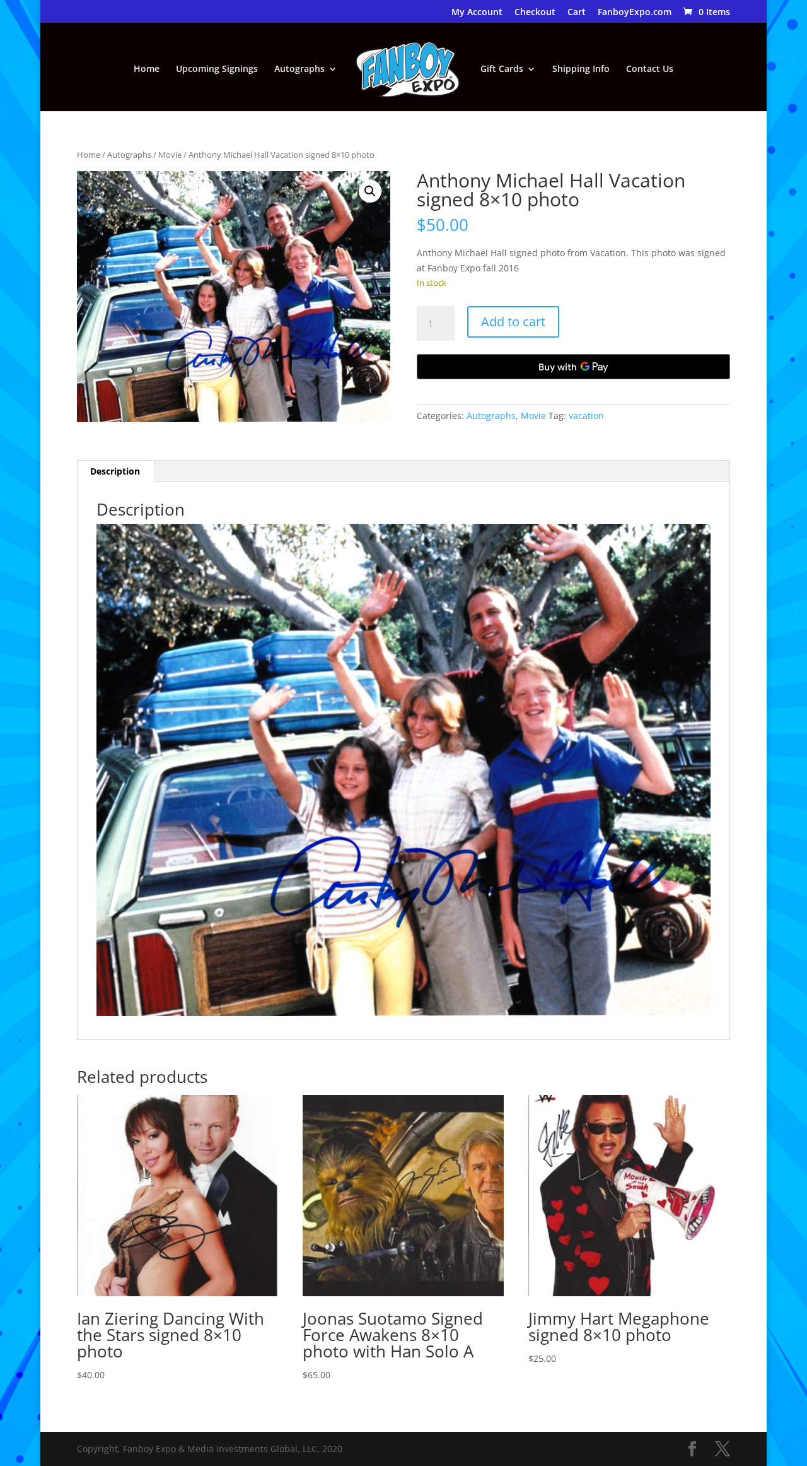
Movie (170, 154)
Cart (576, 13)
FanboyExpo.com (634, 13)
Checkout (534, 13)
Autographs (299, 69)
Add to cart (513, 321)
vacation (586, 416)
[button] (370, 191)
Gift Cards (501, 69)
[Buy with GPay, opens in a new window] (574, 366)
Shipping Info (581, 69)
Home (147, 69)
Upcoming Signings (217, 69)
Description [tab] (115, 471)
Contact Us (649, 69)
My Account (476, 13)
